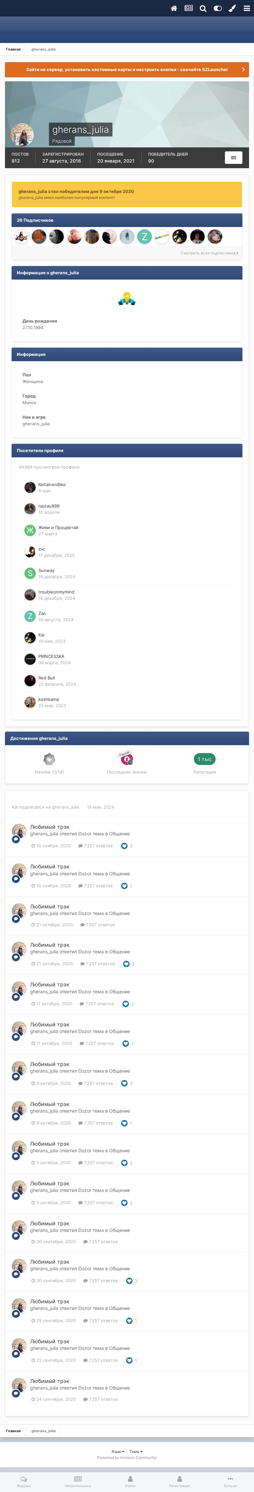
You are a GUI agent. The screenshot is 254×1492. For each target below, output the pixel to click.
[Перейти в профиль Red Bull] (30, 680)
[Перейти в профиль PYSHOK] (39, 236)
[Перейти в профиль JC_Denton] (92, 236)
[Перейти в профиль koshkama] (30, 702)
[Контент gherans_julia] (233, 157)
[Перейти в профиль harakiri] (127, 236)
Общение (119, 833)
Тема (134, 1451)
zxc (41, 549)
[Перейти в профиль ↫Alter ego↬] (56, 236)
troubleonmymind (56, 591)
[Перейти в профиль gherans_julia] (19, 831)
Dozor (84, 833)
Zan (42, 613)
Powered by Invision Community (127, 1457)
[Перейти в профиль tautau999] (30, 509)
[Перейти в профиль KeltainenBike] (30, 487)
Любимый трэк (49, 826)
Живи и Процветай (58, 527)
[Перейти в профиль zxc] (30, 551)
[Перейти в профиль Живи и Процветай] (30, 530)
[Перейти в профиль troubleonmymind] (30, 594)
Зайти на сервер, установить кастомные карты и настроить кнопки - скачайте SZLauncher (127, 69)
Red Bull (46, 677)
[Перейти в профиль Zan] (144, 236)
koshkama (48, 699)
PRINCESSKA (51, 656)
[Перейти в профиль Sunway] (30, 573)
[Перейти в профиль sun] (215, 236)
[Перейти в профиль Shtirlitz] (197, 236)
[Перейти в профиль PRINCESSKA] (30, 659)
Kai (41, 634)
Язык (116, 1451)
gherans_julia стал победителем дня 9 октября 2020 (76, 191)
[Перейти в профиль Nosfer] (74, 236)
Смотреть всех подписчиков (209, 252)
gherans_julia (66, 807)
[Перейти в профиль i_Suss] (21, 236)
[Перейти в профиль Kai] (179, 236)
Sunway (46, 570)
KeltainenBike (52, 484)
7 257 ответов (98, 845)
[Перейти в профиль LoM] (109, 236)
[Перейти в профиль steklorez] (162, 236)
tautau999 (49, 506)
